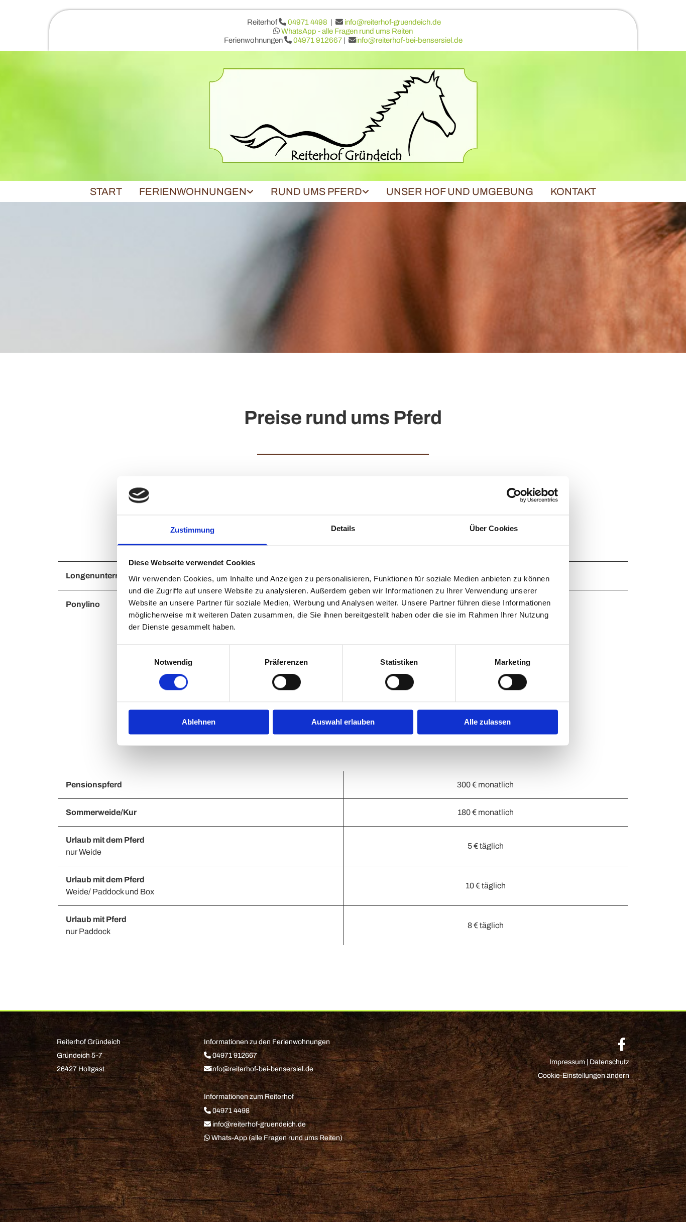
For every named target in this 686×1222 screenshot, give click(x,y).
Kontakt (573, 191)
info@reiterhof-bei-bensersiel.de (409, 40)
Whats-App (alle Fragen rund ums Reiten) (276, 1138)
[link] (196, 191)
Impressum (567, 1062)
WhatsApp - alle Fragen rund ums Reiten (347, 31)
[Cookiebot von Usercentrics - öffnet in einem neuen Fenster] (514, 495)
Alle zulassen (487, 722)
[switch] (286, 682)
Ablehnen (198, 722)
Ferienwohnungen (193, 191)
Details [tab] (343, 528)
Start (106, 191)
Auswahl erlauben (343, 722)
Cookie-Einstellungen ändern (583, 1075)
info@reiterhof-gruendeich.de (393, 22)
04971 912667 (318, 40)
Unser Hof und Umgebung (459, 191)
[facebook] (621, 1044)
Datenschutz (609, 1062)
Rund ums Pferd (316, 191)
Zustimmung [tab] (192, 530)
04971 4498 (307, 22)
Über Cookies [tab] (494, 528)
